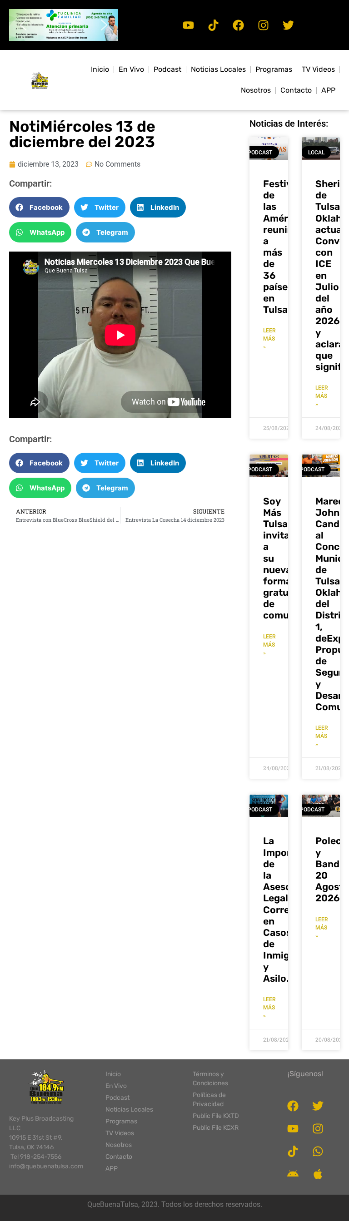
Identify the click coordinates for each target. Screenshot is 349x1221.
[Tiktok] (213, 25)
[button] (63, 25)
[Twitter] (288, 25)
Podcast (167, 69)
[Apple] (318, 1174)
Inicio (100, 69)
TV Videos (318, 69)
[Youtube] (188, 25)
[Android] (293, 1174)
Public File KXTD (216, 1116)
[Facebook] (238, 25)
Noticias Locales (218, 69)
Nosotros (256, 90)
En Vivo (131, 69)
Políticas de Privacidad (209, 1099)
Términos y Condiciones (210, 1078)
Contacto (296, 90)
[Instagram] (263, 25)
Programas (273, 69)
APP (328, 90)
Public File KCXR (216, 1128)
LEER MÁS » (269, 338)
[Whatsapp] (318, 1151)
